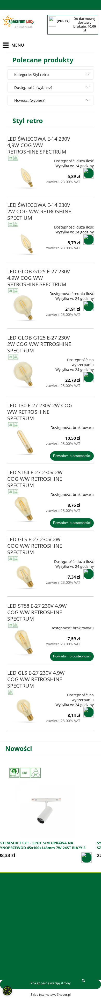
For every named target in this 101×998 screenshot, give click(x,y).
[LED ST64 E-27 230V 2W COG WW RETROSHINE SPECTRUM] (24, 505)
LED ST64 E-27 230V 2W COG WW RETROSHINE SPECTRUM (35, 479)
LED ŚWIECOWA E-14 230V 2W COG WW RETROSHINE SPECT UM (39, 211)
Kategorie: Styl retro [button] (31, 74)
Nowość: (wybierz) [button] (29, 100)
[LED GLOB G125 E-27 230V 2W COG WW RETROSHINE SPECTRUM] (24, 371)
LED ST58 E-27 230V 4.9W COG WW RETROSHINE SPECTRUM (37, 612)
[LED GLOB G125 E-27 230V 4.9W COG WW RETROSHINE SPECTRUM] (24, 304)
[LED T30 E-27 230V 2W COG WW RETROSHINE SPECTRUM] (24, 438)
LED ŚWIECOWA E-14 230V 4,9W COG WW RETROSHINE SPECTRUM (38, 145)
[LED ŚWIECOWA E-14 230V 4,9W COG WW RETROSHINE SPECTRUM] (24, 172)
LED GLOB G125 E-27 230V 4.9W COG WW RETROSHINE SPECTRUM (38, 278)
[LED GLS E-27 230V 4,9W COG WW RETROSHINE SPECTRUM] (24, 706)
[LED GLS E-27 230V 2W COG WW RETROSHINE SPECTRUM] (24, 572)
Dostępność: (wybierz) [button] (33, 87)
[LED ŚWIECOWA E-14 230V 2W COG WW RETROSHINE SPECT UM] (24, 238)
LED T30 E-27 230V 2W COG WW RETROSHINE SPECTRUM (40, 412)
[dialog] (7, 990)
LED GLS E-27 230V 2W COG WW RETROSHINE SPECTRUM (34, 546)
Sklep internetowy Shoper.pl (51, 994)
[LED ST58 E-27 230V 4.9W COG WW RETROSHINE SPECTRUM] (24, 639)
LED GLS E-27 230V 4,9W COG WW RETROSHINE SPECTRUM (36, 679)
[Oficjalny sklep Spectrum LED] (18, 21)
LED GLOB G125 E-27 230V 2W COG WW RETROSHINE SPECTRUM (39, 344)
